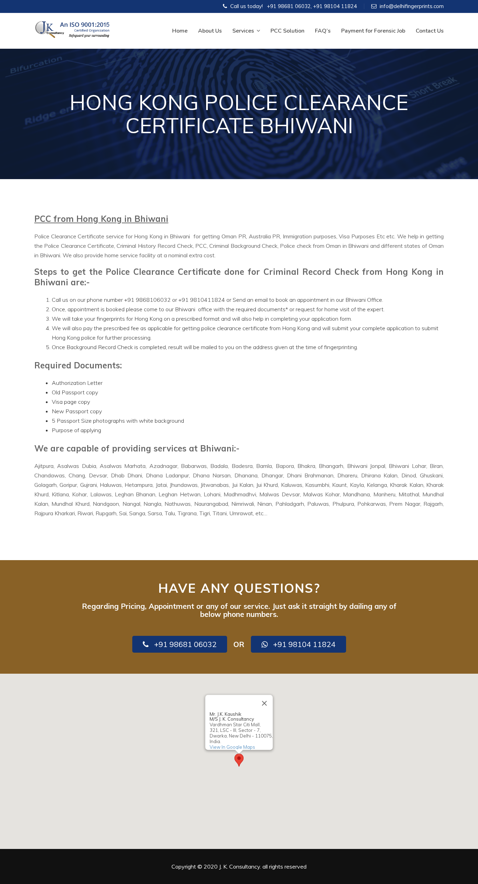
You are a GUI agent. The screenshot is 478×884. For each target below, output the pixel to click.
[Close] (264, 703)
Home (180, 31)
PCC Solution (287, 31)
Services (243, 31)
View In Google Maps (232, 747)
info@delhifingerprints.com (412, 6)
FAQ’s (323, 31)
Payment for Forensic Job (373, 31)
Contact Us (430, 31)
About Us (210, 31)
